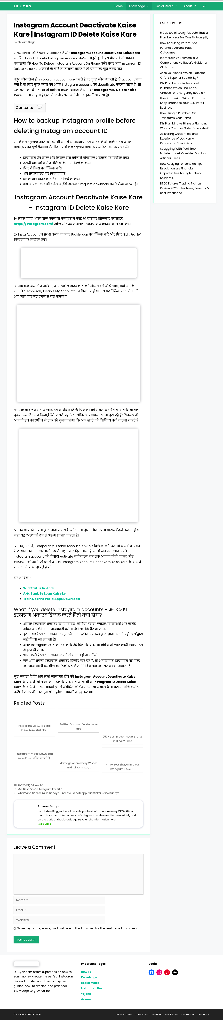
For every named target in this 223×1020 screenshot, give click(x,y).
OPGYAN (23, 6)
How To (38, 785)
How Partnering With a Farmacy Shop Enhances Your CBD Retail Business (182, 103)
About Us (190, 6)
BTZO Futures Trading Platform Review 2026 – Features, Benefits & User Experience (184, 188)
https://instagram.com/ (33, 224)
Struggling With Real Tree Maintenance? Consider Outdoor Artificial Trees (183, 153)
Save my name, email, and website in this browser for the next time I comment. (78, 928)
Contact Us (188, 1014)
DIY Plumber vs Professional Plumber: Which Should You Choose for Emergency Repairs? (182, 88)
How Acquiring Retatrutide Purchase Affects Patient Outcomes (178, 47)
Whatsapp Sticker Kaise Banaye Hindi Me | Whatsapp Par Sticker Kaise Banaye (68, 793)
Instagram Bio (91, 988)
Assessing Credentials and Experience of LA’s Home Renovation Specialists (179, 138)
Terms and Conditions (148, 1014)
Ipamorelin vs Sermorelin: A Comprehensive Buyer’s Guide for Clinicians (183, 62)
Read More (44, 824)
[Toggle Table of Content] (38, 108)
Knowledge (137, 6)
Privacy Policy (124, 1014)
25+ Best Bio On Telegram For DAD (40, 789)
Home (118, 6)
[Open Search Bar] (204, 6)
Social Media (164, 6)
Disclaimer (171, 1014)
